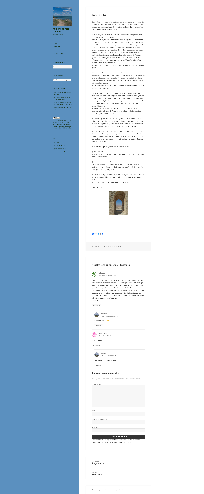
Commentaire (97, 384)
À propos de (56, 50)
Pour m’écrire (57, 47)
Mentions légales (58, 53)
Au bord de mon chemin (61, 30)
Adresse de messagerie (100, 419)
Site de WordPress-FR (59, 152)
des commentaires (59, 148)
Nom (94, 411)
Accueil (55, 43)
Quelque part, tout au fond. (64, 104)
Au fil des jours (116, 246)
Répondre (96, 306)
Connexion (56, 142)
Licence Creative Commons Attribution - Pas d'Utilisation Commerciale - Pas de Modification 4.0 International (62, 126)
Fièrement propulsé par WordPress (115, 490)
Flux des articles (59, 145)
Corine (107, 246)
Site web (95, 427)
